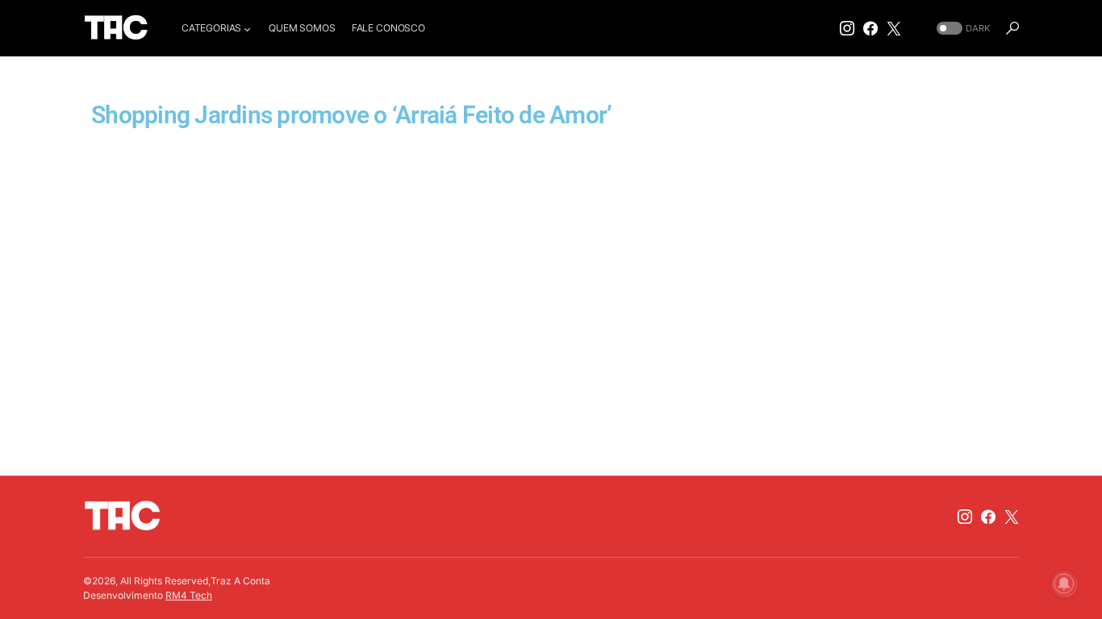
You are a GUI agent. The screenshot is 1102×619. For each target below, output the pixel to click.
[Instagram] (847, 28)
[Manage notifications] (1064, 583)
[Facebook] (870, 28)
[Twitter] (894, 28)
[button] (961, 28)
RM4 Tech (188, 595)
